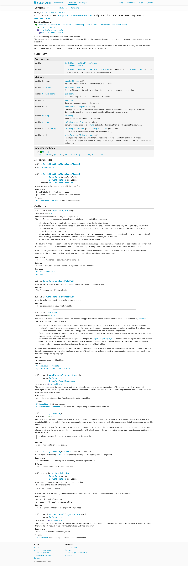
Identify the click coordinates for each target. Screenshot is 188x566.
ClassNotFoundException (62, 381)
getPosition (71, 94)
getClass (58, 155)
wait (88, 155)
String (45, 116)
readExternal (71, 107)
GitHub (150, 3)
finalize (47, 155)
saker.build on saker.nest (75, 553)
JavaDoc (72, 3)
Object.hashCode (45, 272)
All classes (63, 8)
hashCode (69, 100)
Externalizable (42, 18)
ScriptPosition (134, 70)
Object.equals (47, 366)
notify (68, 155)
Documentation (59, 3)
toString (69, 116)
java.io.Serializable (52, 33)
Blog (141, 3)
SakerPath (104, 70)
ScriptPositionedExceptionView (75, 15)
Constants (74, 8)
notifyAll (79, 155)
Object (75, 81)
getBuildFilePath (73, 87)
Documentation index (42, 550)
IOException (55, 378)
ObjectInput (85, 107)
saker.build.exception (53, 13)
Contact (37, 558)
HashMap (40, 274)
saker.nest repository (42, 555)
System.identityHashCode (53, 369)
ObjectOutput (86, 135)
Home (120, 3)
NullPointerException (61, 183)
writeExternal (72, 135)
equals (68, 81)
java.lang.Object (48, 27)
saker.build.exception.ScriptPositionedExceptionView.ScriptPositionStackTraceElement (83, 25)
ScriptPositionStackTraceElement (81, 63)
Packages (83, 3)
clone (38, 155)
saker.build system (41, 553)
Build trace (131, 3)
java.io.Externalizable (51, 30)
